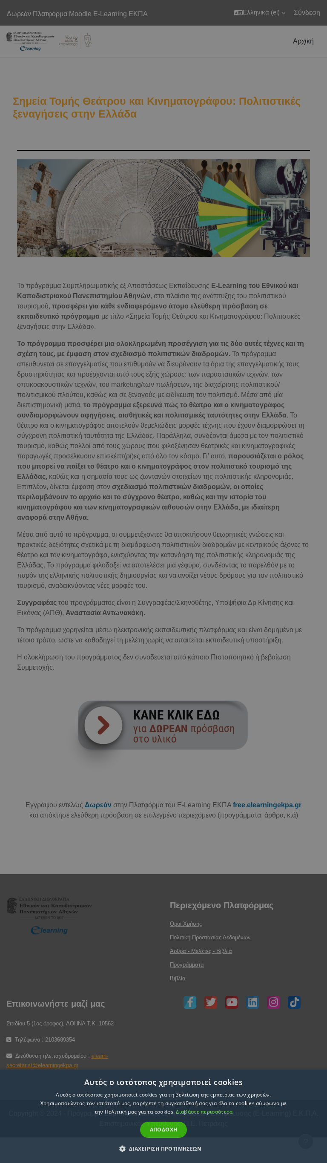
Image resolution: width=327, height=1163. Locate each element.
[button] (163, 1148)
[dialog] (163, 581)
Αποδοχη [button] (164, 1129)
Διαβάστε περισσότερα (204, 1111)
